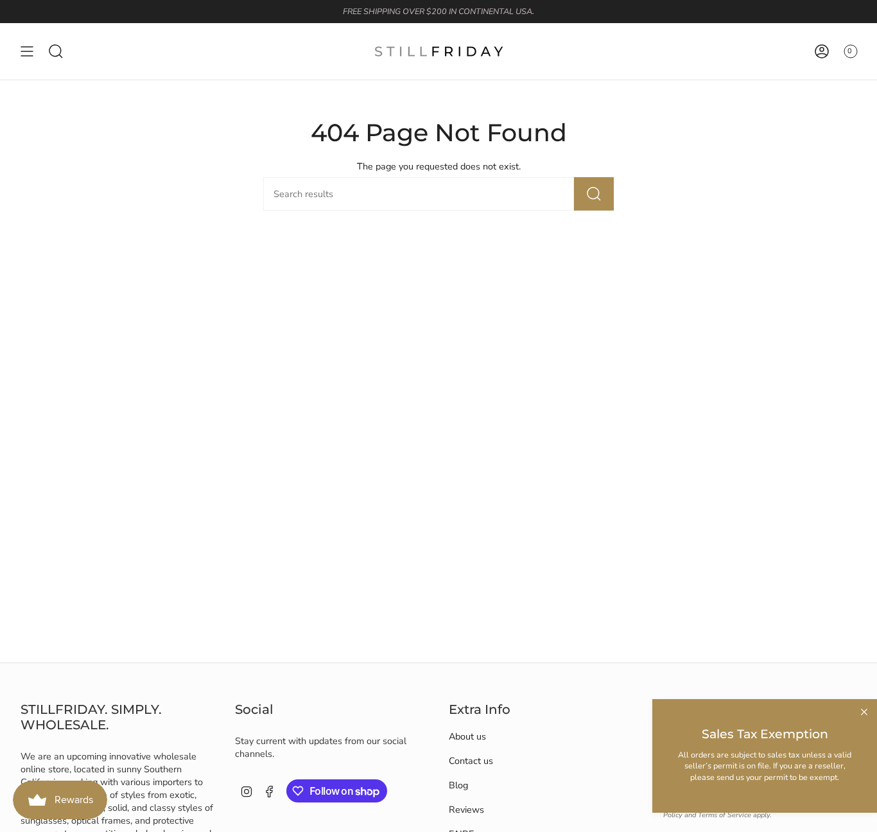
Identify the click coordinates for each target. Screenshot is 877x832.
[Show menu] (27, 51)
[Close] (864, 712)
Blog (458, 785)
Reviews (466, 809)
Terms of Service (724, 815)
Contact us (471, 760)
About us (467, 736)
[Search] (594, 194)
